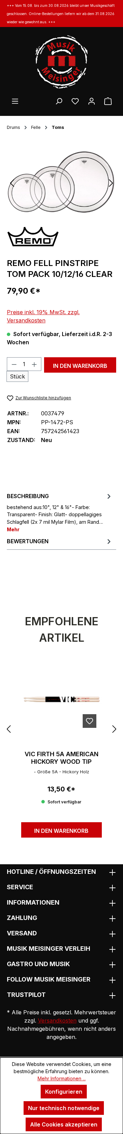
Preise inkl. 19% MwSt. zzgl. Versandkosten (43, 316)
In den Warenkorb (80, 365)
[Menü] (15, 101)
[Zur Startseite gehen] (61, 62)
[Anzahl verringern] (14, 364)
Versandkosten (57, 1020)
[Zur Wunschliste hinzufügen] (89, 721)
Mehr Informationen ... (62, 1078)
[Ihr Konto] (91, 101)
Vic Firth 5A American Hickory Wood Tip (61, 757)
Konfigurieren (63, 1091)
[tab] (60, 512)
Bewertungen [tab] (28, 541)
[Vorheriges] (12, 182)
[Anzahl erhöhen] (34, 364)
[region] (61, 182)
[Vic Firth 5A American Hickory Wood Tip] (61, 699)
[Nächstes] (111, 182)
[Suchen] (59, 101)
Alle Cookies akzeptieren (63, 1124)
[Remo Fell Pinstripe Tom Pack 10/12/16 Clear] (61, 182)
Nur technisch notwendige (63, 1108)
